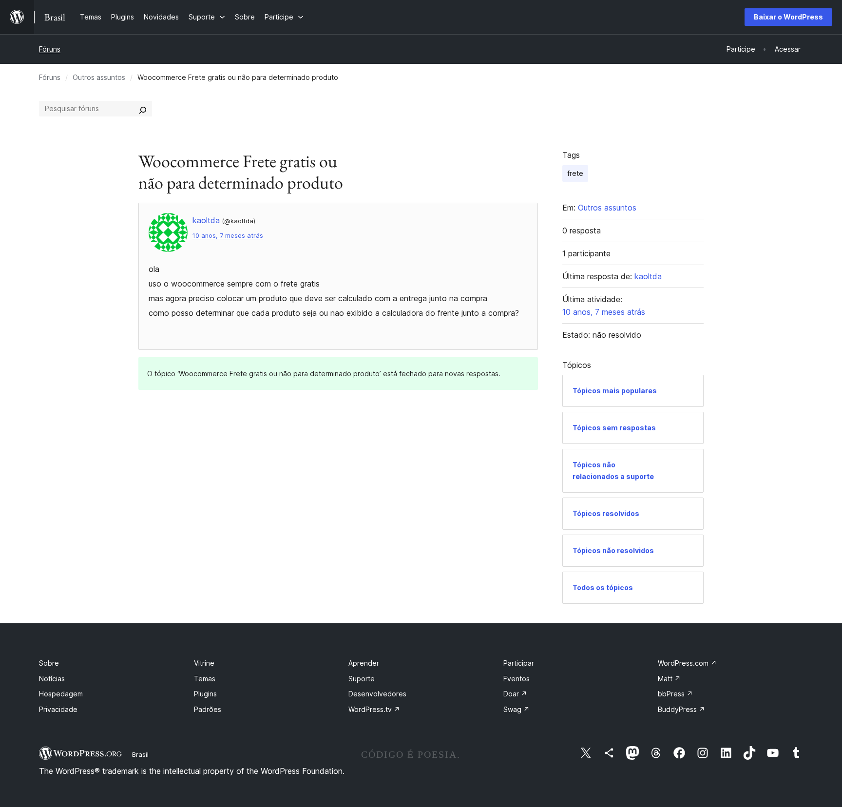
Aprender (363, 663)
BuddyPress (681, 709)
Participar (518, 663)
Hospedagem (61, 694)
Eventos (516, 678)
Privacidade (58, 709)
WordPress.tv (374, 709)
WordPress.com (687, 663)
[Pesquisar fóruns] (143, 108)
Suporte (361, 678)
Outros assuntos (99, 77)
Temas (204, 678)
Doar (515, 694)
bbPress (675, 694)
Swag (516, 709)
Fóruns (49, 49)
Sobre (49, 663)
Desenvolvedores (377, 694)
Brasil (140, 754)
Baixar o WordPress (788, 17)
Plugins (205, 694)
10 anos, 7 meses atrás (227, 235)
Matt (669, 678)
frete (575, 173)
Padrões (207, 709)
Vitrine (204, 663)
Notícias (52, 678)
